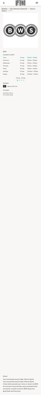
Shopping (4, 8)
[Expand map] (20, 234)
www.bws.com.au (8, 93)
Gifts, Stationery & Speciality (18, 8)
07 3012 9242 (8, 95)
